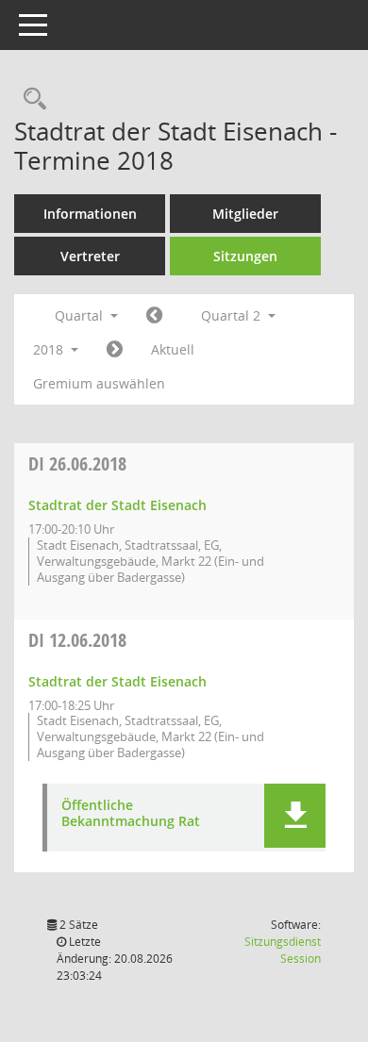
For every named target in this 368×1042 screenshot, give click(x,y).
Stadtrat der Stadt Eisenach (117, 505)
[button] (295, 816)
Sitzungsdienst (282, 950)
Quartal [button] (81, 315)
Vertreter (90, 256)
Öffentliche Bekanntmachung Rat (130, 814)
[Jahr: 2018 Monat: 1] (154, 316)
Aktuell (172, 349)
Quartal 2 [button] (232, 315)
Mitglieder (245, 214)
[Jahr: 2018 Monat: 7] (114, 350)
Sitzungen (245, 256)
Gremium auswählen (99, 383)
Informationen (90, 214)
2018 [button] (50, 349)
